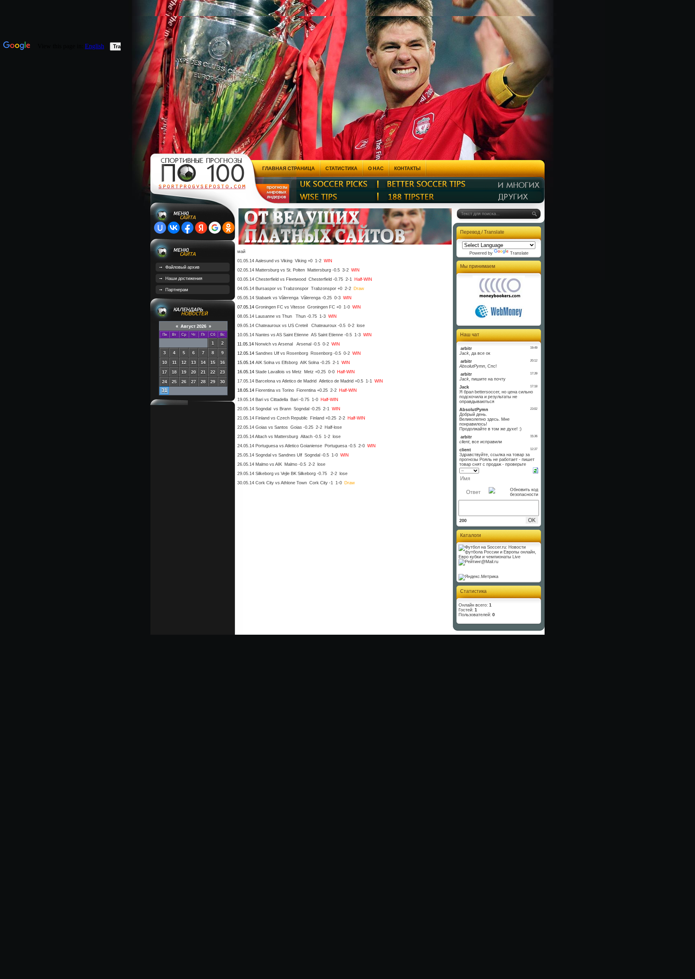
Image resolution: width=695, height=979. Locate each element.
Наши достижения (183, 278)
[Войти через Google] (215, 228)
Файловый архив (182, 267)
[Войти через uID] (160, 228)
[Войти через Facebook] (187, 228)
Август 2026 (193, 326)
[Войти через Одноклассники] (228, 228)
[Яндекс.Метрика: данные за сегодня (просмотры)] (478, 577)
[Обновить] (535, 469)
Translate (519, 253)
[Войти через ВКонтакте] (174, 228)
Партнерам (176, 289)
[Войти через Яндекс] (201, 228)
